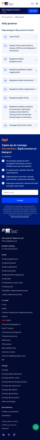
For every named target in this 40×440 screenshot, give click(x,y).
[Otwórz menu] (37, 3)
